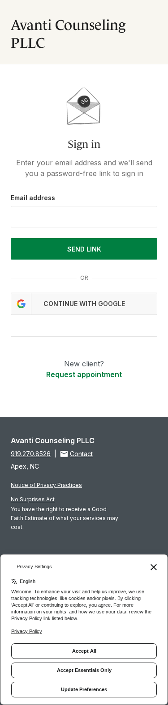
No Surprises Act (33, 499)
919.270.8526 (31, 453)
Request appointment (84, 374)
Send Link (84, 249)
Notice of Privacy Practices (46, 485)
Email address (33, 197)
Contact (81, 453)
